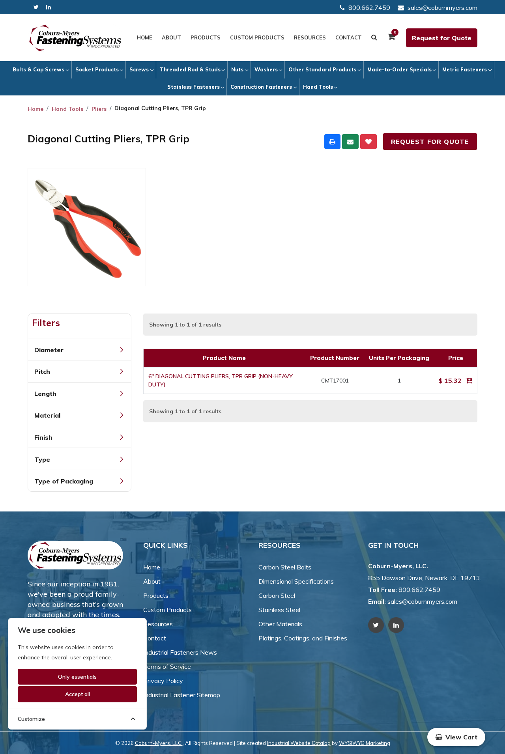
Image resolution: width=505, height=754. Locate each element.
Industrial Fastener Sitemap (181, 695)
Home (144, 37)
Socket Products (97, 69)
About (171, 37)
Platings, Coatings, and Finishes (302, 638)
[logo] (75, 38)
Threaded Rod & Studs (190, 69)
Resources (310, 37)
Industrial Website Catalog (299, 743)
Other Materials (280, 624)
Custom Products (257, 37)
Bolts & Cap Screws (38, 69)
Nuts (237, 69)
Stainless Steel (279, 610)
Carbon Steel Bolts (284, 567)
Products (206, 37)
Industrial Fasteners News (180, 652)
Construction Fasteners (261, 87)
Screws (139, 69)
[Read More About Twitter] (36, 7)
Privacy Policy (163, 681)
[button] (456, 737)
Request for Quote (441, 38)
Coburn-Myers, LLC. (159, 743)
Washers (266, 69)
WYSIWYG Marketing (364, 743)
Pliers (99, 108)
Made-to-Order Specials (399, 69)
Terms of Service (167, 666)
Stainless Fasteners (193, 87)
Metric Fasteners (464, 69)
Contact (348, 37)
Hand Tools (318, 87)
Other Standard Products (322, 69)
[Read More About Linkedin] (48, 7)
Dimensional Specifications (296, 581)
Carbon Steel (276, 595)
